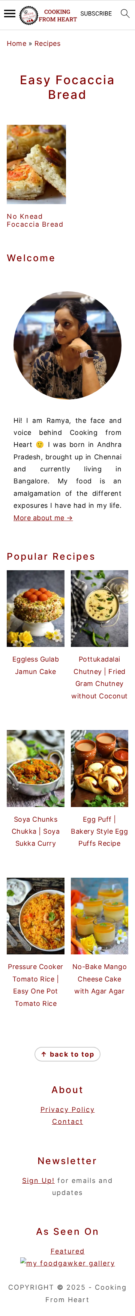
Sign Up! (38, 1180)
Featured (68, 1251)
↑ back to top (67, 1054)
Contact (67, 1121)
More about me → (43, 518)
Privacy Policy (67, 1109)
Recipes (47, 43)
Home (16, 43)
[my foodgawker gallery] (67, 1263)
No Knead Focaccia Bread (35, 220)
